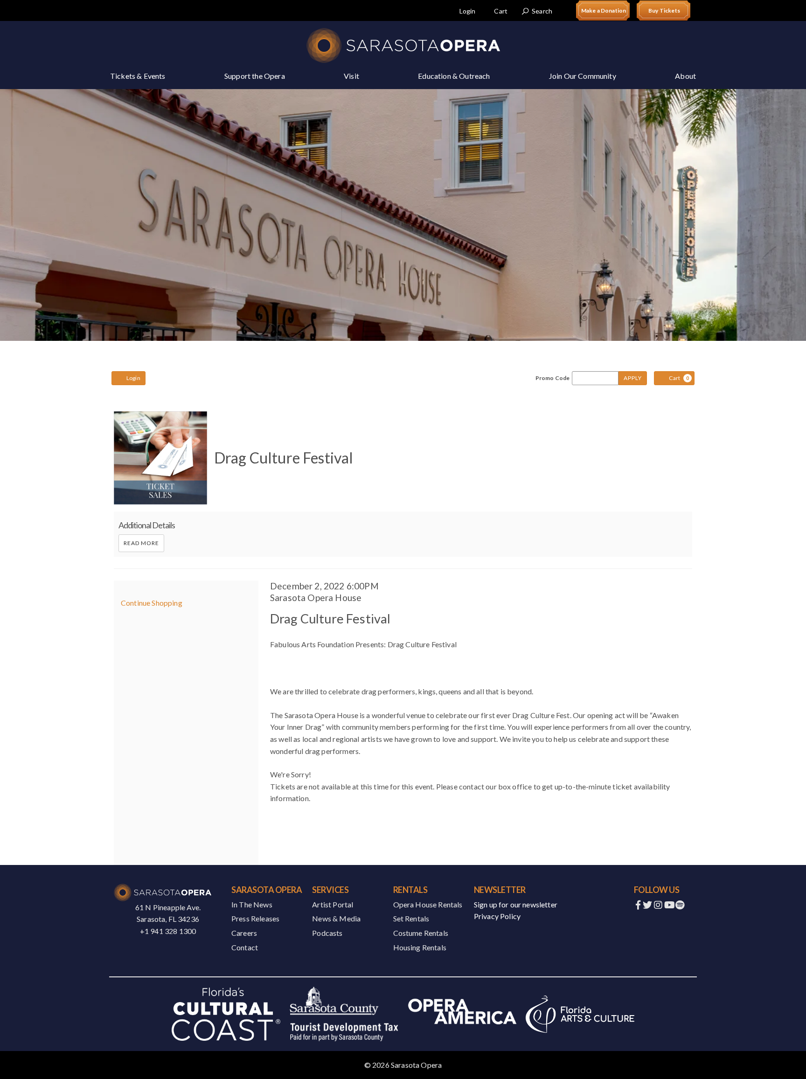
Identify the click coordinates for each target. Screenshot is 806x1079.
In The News (251, 904)
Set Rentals (411, 918)
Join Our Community (582, 75)
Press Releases (255, 918)
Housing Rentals (419, 947)
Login (467, 11)
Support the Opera (254, 75)
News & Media (336, 918)
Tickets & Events (138, 75)
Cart (500, 11)
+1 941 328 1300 (168, 931)
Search (542, 11)
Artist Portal (332, 904)
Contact (244, 947)
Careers (244, 932)
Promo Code (552, 378)
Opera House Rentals (428, 904)
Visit (351, 75)
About (685, 75)
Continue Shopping (151, 602)
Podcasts (327, 932)
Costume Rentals (420, 932)
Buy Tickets (664, 10)
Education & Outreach (454, 75)
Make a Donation (603, 10)
